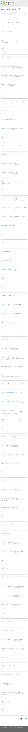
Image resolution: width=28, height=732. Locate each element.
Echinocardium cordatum (15, 596)
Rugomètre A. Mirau (16, 357)
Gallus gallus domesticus (6, 183)
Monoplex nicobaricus (17, 76)
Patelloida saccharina (18, 490)
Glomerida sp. (12, 31)
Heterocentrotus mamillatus (15, 578)
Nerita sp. (9, 260)
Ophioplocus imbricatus (18, 658)
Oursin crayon (12, 577)
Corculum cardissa (17, 525)
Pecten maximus (13, 534)
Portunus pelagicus (12, 111)
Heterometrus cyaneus (17, 419)
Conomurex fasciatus (16, 58)
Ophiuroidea (4, 650)
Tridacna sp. (9, 340)
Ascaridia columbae (14, 349)
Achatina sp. (15, 605)
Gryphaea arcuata (5, 42)
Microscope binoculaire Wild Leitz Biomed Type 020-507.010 (13, 200)
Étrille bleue (11, 110)
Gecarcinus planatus (16, 674)
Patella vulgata (13, 481)
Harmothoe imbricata (17, 242)
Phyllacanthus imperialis (18, 543)
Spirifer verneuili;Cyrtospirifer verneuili (9, 15)
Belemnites (14, 102)
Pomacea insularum (15, 463)
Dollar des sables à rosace (19, 586)
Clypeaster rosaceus (18, 587)
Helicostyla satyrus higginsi (20, 454)
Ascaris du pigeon (14, 348)
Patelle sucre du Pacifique (19, 489)
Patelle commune (14, 480)
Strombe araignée (14, 445)
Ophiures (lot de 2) (17, 657)
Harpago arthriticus (14, 446)
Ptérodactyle (16, 163)
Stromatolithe (12, 119)
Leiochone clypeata (15, 278)
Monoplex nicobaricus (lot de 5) (19, 75)
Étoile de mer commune (18, 551)
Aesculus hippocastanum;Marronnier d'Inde (9, 413)
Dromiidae (11, 702)
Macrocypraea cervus (5, 51)
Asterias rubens (16, 552)
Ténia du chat (15, 269)
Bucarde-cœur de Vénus (18, 524)
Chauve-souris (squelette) (19, 137)
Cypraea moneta (15, 323)
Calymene (13, 129)
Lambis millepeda (16, 437)
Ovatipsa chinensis (15, 22)
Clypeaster (12, 85)
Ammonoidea (14, 173)
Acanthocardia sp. (14, 507)
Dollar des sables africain (19, 639)
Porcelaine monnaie (16, 322)
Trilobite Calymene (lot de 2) (16, 128)
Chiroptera (16, 138)
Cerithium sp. (11, 225)
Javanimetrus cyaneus (17, 420)
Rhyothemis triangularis (18, 366)
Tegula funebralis (14, 621)
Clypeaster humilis (17, 640)
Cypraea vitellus (5, 500)
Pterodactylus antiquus (18, 164)
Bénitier (8, 339)
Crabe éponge (12, 701)
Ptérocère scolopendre (17, 436)
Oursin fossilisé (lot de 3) (14, 84)
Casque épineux (16, 66)
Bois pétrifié (11, 154)
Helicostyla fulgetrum (17, 304)
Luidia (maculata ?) (17, 561)
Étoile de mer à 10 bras (18, 560)
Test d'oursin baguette (18, 542)
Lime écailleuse (12, 516)
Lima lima (11, 517)
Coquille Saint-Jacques (15, 533)
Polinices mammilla (15, 251)
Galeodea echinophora (17, 67)
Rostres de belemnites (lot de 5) (18, 101)
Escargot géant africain (17, 604)
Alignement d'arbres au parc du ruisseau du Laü (11, 393)
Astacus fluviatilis (10, 684)
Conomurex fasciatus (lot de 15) (19, 57)
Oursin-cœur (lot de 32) (15, 595)
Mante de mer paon (16, 692)
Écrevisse (9, 683)
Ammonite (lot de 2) (15, 172)
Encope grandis (13, 630)
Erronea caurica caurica (18, 313)
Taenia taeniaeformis (16, 270)
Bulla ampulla (11, 295)
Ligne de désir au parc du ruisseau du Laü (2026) (11, 376)
